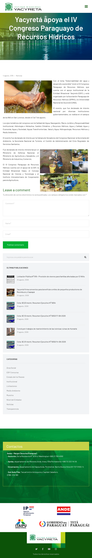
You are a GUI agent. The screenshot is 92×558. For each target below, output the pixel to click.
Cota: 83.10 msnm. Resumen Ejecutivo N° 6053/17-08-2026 (41, 316)
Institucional (12, 381)
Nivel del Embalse (14, 400)
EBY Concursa (12, 372)
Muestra (10, 395)
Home (13, 43)
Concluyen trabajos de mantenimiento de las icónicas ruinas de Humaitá (47, 329)
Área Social (11, 368)
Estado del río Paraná (15, 377)
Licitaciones (12, 386)
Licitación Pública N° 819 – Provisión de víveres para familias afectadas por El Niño (51, 276)
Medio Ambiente (13, 390)
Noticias (22, 43)
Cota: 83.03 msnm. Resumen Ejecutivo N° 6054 (36, 303)
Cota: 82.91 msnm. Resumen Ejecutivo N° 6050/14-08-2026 (41, 342)
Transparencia (13, 409)
